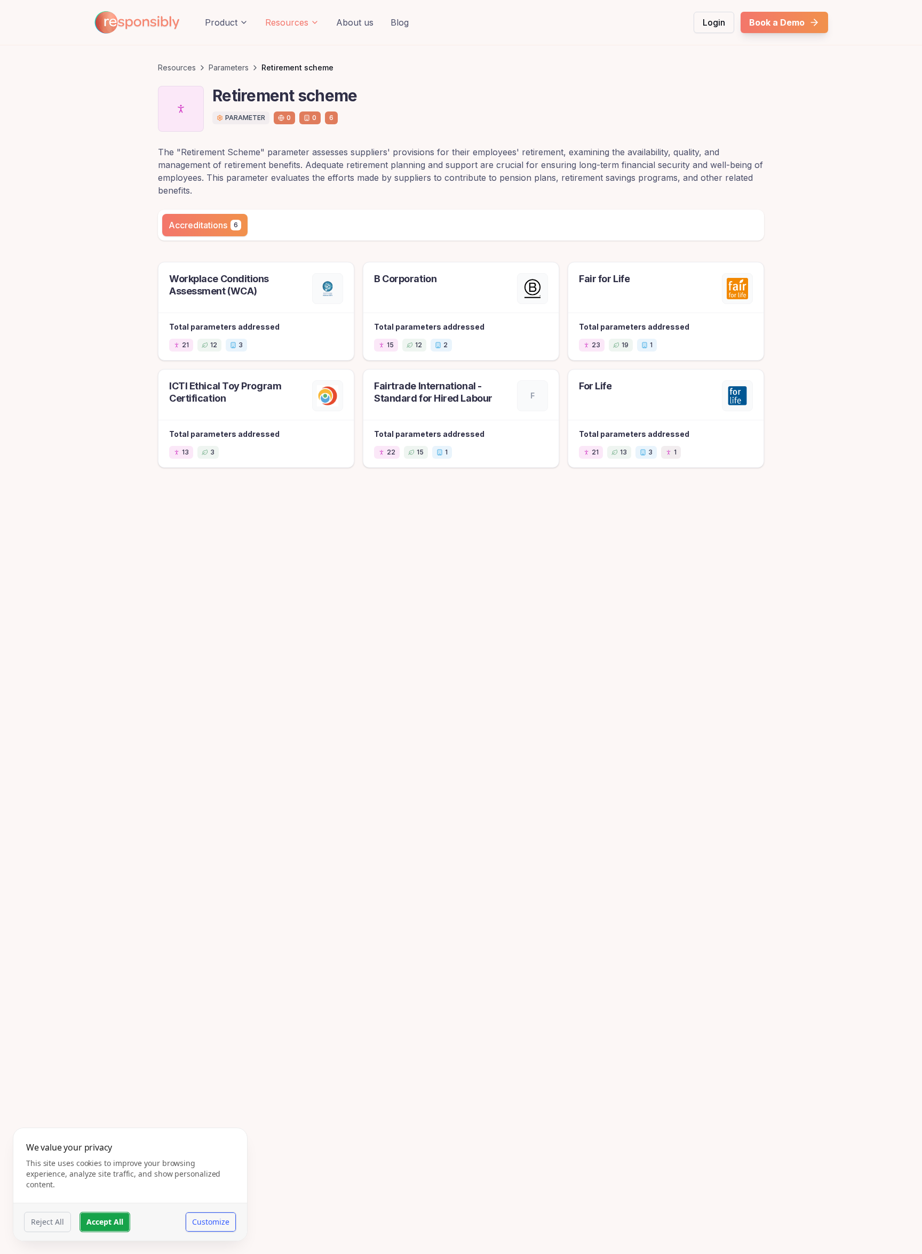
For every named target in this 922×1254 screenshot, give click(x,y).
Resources (286, 22)
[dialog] (130, 1184)
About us (354, 22)
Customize (210, 1222)
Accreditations (203, 225)
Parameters (229, 67)
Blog (400, 22)
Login (714, 22)
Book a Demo (777, 22)
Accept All (104, 1222)
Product (221, 22)
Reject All (47, 1222)
